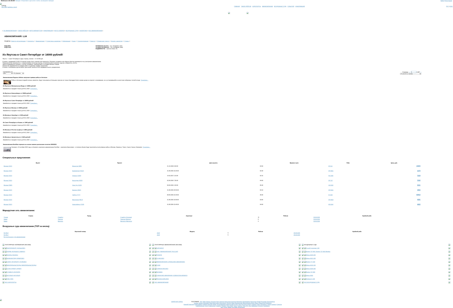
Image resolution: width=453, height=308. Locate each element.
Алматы (208, 301)
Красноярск (222, 303)
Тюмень (239, 306)
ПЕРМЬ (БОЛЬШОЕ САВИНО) (16, 251)
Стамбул (60, 217)
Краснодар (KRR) (77, 180)
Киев (210, 303)
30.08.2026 (316, 217)
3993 (418, 190)
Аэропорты (30, 41)
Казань (201, 303)
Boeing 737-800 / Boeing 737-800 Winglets (318, 251)
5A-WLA (6, 235)
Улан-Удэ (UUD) (77, 185)
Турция (6, 217)
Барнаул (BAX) (76, 190)
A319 (158, 233)
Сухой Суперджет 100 (312, 248)
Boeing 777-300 (310, 262)
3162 (418, 180)
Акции (74, 41)
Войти (442, 0)
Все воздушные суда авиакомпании (14, 237)
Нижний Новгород (189, 304)
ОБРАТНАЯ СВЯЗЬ (177, 301)
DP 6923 (330, 199)
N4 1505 (330, 175)
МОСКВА (4, 7)
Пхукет (236, 304)
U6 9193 (330, 185)
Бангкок (222, 301)
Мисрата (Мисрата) (126, 221)
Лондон (229, 303)
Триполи (60, 219)
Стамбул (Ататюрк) (126, 217)
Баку (217, 301)
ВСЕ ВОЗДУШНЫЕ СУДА (311, 282)
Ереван (196, 303)
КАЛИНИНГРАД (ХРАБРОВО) (15, 258)
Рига (239, 304)
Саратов (279, 304)
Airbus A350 (309, 275)
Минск (257, 303)
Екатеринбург (271, 301)
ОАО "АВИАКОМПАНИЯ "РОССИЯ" (167, 251)
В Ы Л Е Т (234, 13)
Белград (233, 301)
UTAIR (158, 265)
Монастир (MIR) (77, 166)
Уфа (249, 306)
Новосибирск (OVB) (78, 204)
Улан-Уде (245, 306)
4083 (418, 204)
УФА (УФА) (10, 279)
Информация (66, 41)
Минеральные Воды (249, 303)
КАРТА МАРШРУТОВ (35, 30)
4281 (418, 200)
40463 (418, 195)
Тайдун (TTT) (76, 195)
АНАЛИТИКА (83, 30)
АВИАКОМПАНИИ (267, 6)
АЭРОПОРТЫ (256, 6)
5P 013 (330, 166)
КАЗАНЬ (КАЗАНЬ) (12, 255)
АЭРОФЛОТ (160, 248)
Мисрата (60, 221)
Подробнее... (144, 80)
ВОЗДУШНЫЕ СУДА (280, 6)
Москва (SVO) (8, 166)
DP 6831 (330, 171)
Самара (253, 304)
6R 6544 (330, 204)
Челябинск (266, 306)
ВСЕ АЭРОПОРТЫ (10, 282)
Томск (235, 306)
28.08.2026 (297, 235)
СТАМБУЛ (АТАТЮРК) (13, 272)
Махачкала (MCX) (77, 199)
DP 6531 (330, 190)
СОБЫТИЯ (290, 6)
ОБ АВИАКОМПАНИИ (9, 30)
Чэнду (225, 307)
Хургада (260, 306)
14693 (418, 166)
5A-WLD (6, 233)
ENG (451, 6)
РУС (447, 6)
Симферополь (200, 306)
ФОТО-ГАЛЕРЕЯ (59, 30)
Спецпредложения (82, 41)
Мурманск (268, 303)
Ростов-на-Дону (246, 304)
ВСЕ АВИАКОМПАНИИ (95, 30)
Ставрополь (211, 306)
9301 (418, 185)
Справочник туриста (103, 41)
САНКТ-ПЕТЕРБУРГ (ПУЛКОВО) (17, 262)
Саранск (273, 304)
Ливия (5, 219)
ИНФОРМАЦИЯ (300, 6)
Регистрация (448, 0)
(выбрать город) (12, 7)
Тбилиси (223, 306)
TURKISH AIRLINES (162, 268)
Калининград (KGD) (78, 171)
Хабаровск (254, 306)
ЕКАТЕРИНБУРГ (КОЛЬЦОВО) (16, 248)
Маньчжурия (238, 303)
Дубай (259, 301)
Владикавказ (246, 301)
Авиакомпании (40, 41)
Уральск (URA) (76, 175)
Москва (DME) (8, 185)
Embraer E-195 (310, 279)
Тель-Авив (230, 306)
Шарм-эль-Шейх (233, 307)
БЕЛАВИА (159, 272)
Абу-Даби (203, 301)
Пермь (214, 304)
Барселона (227, 301)
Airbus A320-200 (311, 255)
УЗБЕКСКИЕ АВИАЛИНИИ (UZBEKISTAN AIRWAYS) (172, 275)
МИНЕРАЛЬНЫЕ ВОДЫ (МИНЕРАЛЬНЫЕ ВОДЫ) (21, 265)
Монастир (262, 303)
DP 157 (330, 180)
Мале (233, 303)
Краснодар (216, 303)
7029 (418, 176)
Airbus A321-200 (311, 258)
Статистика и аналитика (53, 41)
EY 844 (330, 195)
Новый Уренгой (207, 304)
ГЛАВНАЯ (237, 6)
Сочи (206, 306)
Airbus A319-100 (311, 265)
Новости (92, 41)
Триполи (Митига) (125, 219)
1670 (418, 171)
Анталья (213, 301)
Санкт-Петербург (261, 304)
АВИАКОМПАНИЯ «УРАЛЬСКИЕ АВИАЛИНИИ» (171, 262)
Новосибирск (198, 304)
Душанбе (263, 301)
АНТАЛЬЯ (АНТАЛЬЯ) (13, 275)
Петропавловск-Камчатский (225, 304)
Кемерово (206, 303)
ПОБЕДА (159, 255)
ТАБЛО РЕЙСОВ (246, 6)
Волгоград (254, 301)
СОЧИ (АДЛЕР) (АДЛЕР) (14, 268)
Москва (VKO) (8, 180)
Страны (126, 41)
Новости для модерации (18, 41)
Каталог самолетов (116, 41)
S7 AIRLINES (160, 258)
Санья (269, 304)
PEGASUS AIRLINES (163, 279)
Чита (221, 307)
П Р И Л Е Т (252, 13)
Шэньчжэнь (241, 307)
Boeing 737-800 (310, 272)
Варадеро (239, 301)
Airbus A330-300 (311, 268)
